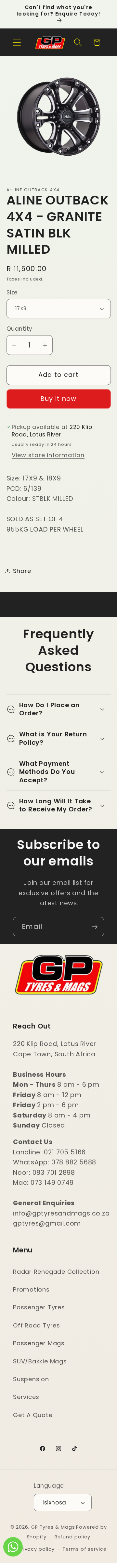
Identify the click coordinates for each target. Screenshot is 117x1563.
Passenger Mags (39, 1343)
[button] (16, 42)
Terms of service (84, 1549)
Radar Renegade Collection (56, 1272)
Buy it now (59, 398)
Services (26, 1397)
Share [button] (22, 571)
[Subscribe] (94, 927)
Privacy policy (37, 1549)
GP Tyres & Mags (53, 1527)
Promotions (31, 1289)
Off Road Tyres (36, 1325)
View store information (48, 455)
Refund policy (72, 1537)
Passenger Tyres (39, 1307)
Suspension (31, 1379)
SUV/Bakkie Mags (40, 1361)
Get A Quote (33, 1415)
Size (12, 292)
